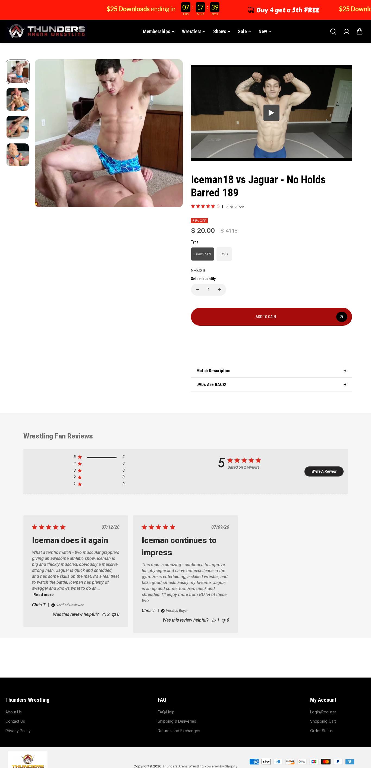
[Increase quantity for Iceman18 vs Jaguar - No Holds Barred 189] (220, 289)
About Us (13, 712)
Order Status (321, 730)
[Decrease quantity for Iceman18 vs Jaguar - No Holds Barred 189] (197, 289)
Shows (219, 31)
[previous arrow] (45, 134)
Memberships (156, 31)
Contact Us (15, 721)
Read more (43, 595)
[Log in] (346, 31)
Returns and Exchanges (179, 730)
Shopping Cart (323, 721)
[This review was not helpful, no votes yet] (114, 614)
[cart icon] (360, 31)
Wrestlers (192, 31)
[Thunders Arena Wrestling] (46, 31)
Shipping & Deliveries (177, 721)
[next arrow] (172, 134)
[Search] (333, 31)
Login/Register (323, 712)
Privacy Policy (18, 730)
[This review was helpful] (104, 614)
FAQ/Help (166, 712)
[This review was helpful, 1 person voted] (214, 620)
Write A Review (324, 471)
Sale (242, 31)
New (263, 31)
